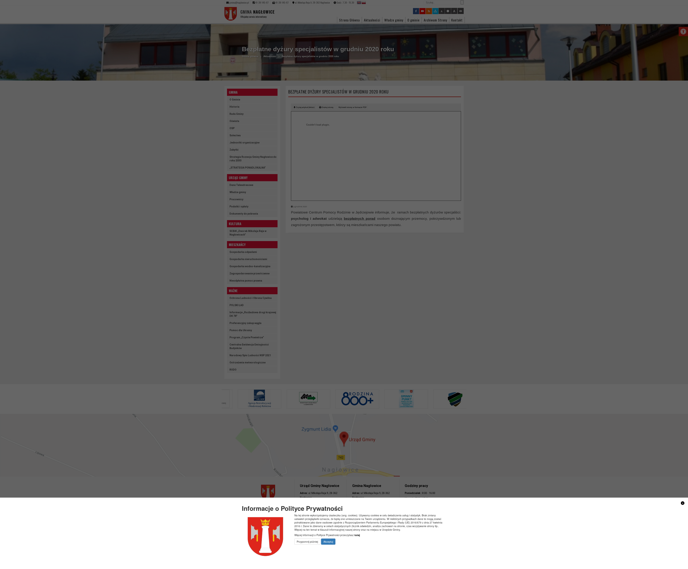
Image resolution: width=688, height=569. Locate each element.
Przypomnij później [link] (307, 541)
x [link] (682, 503)
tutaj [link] (357, 535)
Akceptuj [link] (328, 541)
